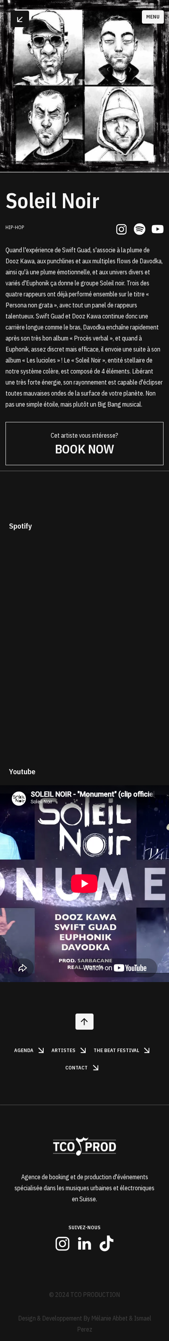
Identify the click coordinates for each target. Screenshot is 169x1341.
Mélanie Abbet (109, 1318)
